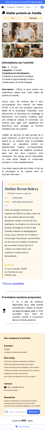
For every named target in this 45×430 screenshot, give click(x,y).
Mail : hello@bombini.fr (16, 387)
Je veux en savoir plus (23, 311)
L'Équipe (7, 349)
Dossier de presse (11, 390)
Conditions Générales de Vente (15, 352)
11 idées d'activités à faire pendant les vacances (22, 370)
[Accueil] (2, 7)
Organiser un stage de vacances (16, 373)
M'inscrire (33, 412)
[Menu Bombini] (42, 7)
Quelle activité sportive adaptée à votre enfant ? (22, 367)
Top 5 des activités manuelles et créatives (19, 361)
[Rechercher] (36, 7)
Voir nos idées (36, 2)
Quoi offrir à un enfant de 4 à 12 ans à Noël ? (20, 376)
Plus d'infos (24, 427)
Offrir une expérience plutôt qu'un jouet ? (19, 364)
